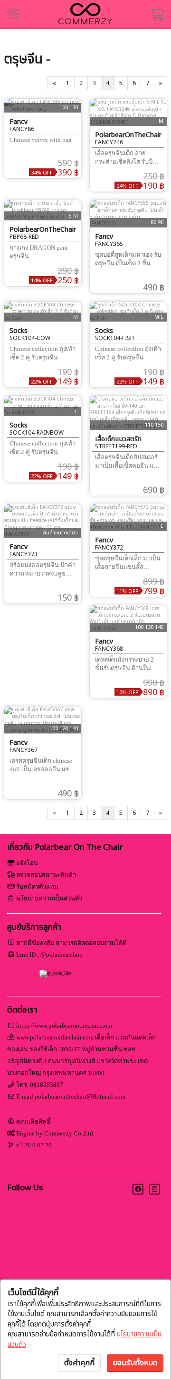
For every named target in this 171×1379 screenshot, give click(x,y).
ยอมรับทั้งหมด (135, 1363)
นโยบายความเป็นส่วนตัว (49, 898)
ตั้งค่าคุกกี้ (79, 1363)
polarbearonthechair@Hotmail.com (80, 1096)
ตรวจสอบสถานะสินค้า (46, 874)
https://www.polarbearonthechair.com (64, 1025)
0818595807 (46, 1084)
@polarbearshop (61, 954)
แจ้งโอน (27, 862)
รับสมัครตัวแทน (37, 886)
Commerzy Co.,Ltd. (69, 1133)
